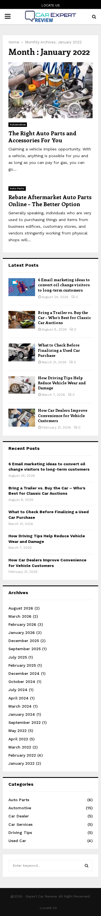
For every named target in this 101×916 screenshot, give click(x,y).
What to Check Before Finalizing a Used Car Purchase (59, 350)
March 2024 (20, 706)
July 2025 (17, 657)
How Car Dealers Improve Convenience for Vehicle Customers (62, 415)
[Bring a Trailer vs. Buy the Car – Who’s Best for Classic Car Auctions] (21, 320)
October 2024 (21, 681)
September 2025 (24, 649)
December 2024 (24, 673)
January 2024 (21, 714)
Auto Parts (17, 188)
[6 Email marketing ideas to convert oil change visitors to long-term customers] (21, 287)
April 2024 (18, 698)
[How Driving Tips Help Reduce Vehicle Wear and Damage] (21, 385)
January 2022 (21, 763)
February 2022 (22, 755)
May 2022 (17, 730)
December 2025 (23, 640)
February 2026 (22, 624)
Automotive (18, 124)
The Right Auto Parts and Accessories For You (42, 136)
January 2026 (21, 632)
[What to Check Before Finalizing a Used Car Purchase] (21, 352)
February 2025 (22, 665)
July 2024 (17, 689)
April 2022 (18, 739)
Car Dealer (18, 816)
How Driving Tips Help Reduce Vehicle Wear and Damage (62, 382)
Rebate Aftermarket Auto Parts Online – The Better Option (49, 200)
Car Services (20, 824)
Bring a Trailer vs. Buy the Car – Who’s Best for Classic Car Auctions (64, 317)
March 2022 (19, 747)
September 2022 (24, 722)
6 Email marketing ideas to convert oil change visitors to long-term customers (64, 284)
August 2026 (20, 608)
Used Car (17, 840)
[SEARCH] (87, 865)
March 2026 (19, 616)
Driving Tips (20, 832)
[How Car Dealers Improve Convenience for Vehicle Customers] (21, 417)
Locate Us (51, 5)
